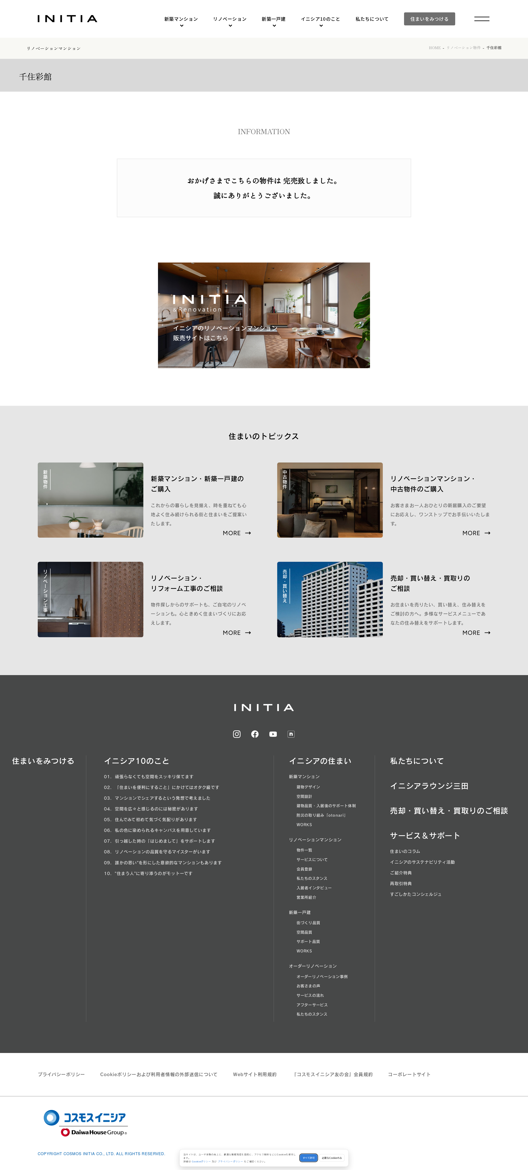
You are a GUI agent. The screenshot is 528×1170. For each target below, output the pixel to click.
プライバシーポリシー (61, 1074)
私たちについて (372, 18)
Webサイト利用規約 (255, 1074)
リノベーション (230, 18)
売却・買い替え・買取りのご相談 (449, 810)
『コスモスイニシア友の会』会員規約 (332, 1074)
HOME (435, 47)
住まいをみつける (429, 18)
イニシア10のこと (321, 18)
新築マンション (181, 18)
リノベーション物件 (463, 47)
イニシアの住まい (320, 761)
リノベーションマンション (53, 48)
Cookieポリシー (201, 1161)
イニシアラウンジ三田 (429, 786)
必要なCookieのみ (332, 1158)
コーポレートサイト (409, 1074)
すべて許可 (309, 1158)
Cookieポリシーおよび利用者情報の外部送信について (159, 1074)
